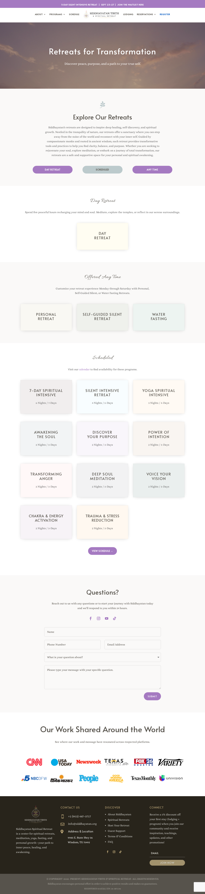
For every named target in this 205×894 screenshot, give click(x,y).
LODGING (128, 14)
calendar (84, 369)
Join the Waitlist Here (130, 4)
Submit (152, 696)
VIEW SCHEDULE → (102, 550)
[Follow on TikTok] (114, 618)
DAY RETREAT (53, 169)
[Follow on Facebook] (90, 618)
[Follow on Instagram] (98, 618)
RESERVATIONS (145, 14)
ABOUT (39, 14)
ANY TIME (152, 169)
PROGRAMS (55, 14)
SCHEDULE (74, 14)
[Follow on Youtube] (106, 618)
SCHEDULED (102, 169)
